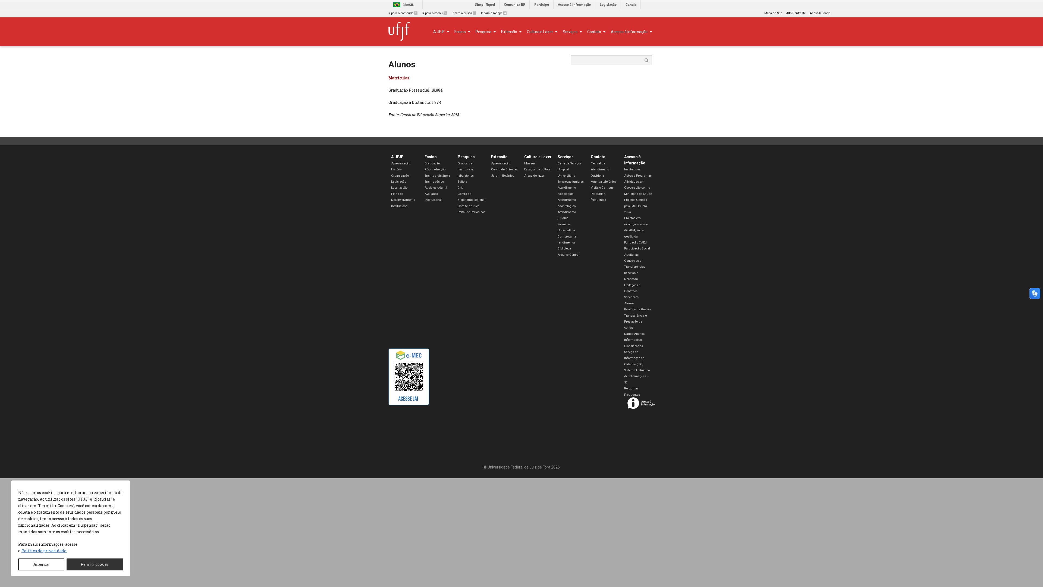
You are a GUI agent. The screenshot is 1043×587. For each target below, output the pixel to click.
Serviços (566, 157)
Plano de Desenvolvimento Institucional (403, 200)
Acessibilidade (820, 13)
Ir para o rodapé (493, 13)
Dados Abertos (634, 334)
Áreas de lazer (534, 175)
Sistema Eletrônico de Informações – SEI (637, 376)
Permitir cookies (95, 564)
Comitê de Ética (468, 206)
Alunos (629, 303)
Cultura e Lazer (538, 157)
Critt (460, 187)
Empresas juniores (571, 181)
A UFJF (397, 157)
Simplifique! (485, 4)
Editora (462, 181)
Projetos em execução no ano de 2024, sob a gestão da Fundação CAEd (636, 230)
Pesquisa (466, 157)
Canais (631, 4)
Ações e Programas (638, 175)
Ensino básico (434, 181)
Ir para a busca (463, 13)
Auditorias (631, 255)
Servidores (631, 297)
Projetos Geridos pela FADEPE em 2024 (635, 206)
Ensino (431, 157)
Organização (400, 175)
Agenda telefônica (603, 181)
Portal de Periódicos (471, 212)
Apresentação (400, 163)
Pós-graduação (435, 169)
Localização (399, 187)
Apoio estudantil (436, 187)
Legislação (608, 4)
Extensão (499, 157)
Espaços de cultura (537, 169)
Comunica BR (514, 4)
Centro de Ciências (504, 169)
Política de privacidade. (44, 550)
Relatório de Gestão (637, 309)
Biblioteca (564, 248)
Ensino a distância (437, 175)
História (396, 169)
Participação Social (637, 248)
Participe (541, 4)
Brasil (408, 4)
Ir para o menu (434, 13)
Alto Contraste (796, 13)
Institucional (632, 169)
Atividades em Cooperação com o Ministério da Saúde (638, 188)
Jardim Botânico (502, 175)
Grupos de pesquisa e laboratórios (466, 169)
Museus (530, 163)
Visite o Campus (602, 187)
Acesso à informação (574, 4)
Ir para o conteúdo (402, 13)
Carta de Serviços (570, 163)
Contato (598, 157)
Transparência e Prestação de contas (635, 322)
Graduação (432, 163)
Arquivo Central (568, 255)
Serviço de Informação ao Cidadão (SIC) (634, 358)
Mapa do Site (773, 13)
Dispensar (41, 564)
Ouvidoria (597, 175)
